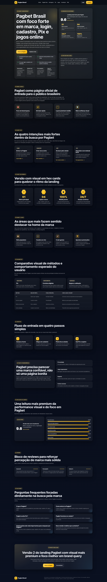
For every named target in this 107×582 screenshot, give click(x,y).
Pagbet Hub (44, 2)
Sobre (39, 2)
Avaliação (63, 2)
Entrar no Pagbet (22, 51)
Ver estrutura (59, 565)
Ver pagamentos (79, 160)
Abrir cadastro (39, 158)
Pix (55, 2)
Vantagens (51, 2)
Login (83, 2)
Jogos (58, 2)
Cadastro (89, 2)
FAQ (68, 2)
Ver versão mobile (60, 160)
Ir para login (19, 158)
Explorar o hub (33, 51)
